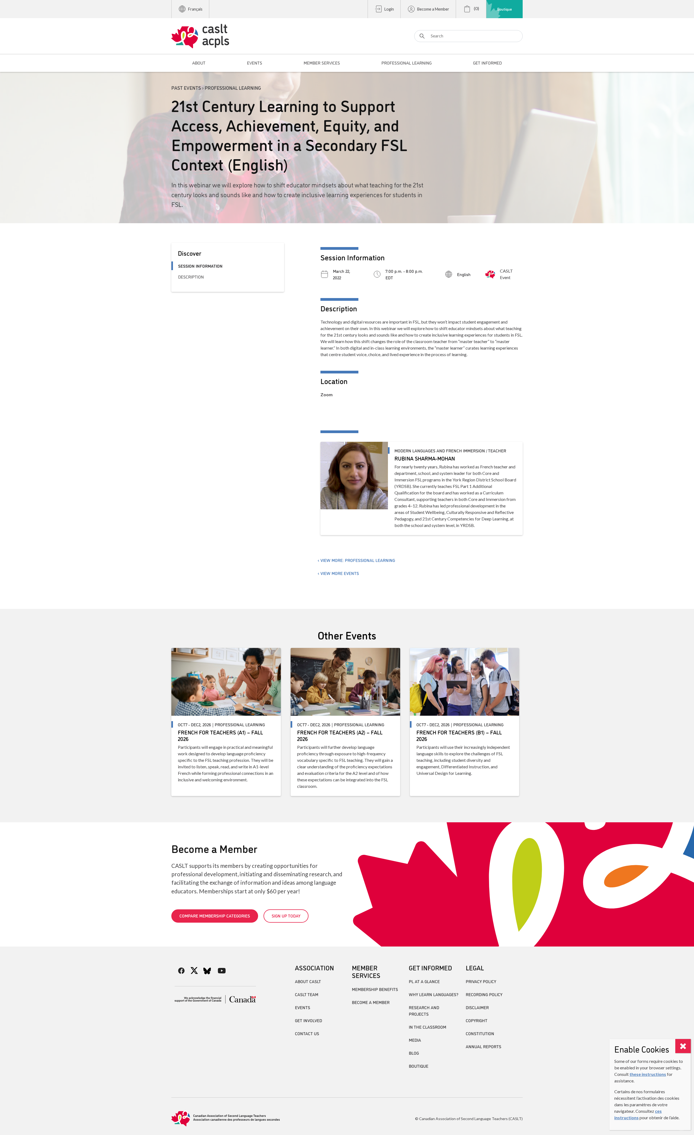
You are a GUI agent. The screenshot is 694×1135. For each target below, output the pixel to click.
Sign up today (286, 916)
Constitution (480, 1033)
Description (191, 277)
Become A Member (371, 1002)
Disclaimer (477, 1007)
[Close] (683, 1046)
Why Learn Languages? (433, 994)
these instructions (647, 1074)
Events (302, 1007)
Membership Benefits (375, 989)
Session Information (200, 266)
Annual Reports (483, 1046)
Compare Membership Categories (214, 916)
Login (389, 9)
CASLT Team (306, 994)
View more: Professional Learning (357, 560)
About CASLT (308, 981)
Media (415, 1040)
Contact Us (307, 1033)
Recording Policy (484, 994)
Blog (414, 1053)
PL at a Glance (424, 981)
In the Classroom (427, 1027)
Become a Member (433, 9)
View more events (339, 573)
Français (195, 9)
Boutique (504, 9)
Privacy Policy (481, 981)
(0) (476, 8)
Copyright (476, 1020)
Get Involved (308, 1020)
